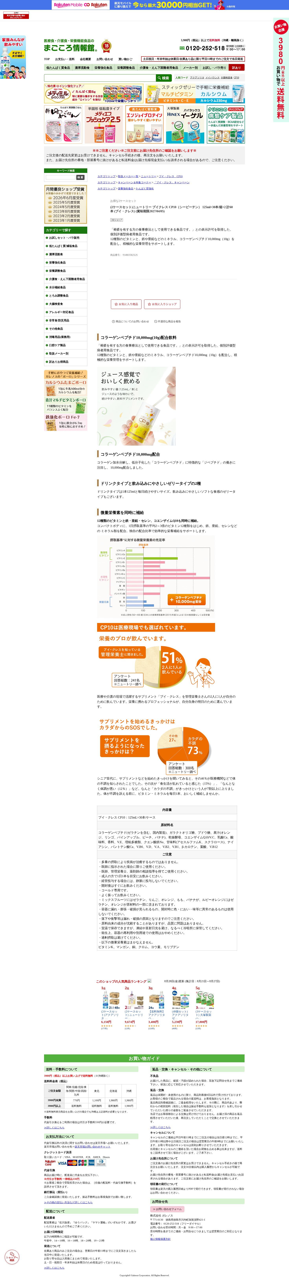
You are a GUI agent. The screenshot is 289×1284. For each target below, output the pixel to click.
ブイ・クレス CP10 (171, 176)
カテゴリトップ (106, 176)
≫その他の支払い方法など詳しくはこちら (68, 1202)
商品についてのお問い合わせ (132, 321)
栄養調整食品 (57, 270)
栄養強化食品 (57, 262)
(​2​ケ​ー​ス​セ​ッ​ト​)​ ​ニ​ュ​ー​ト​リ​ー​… (134, 1015)
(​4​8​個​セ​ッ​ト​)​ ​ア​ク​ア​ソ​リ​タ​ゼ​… (180, 1015)
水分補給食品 (57, 287)
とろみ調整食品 (58, 295)
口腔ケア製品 (57, 345)
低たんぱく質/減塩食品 (63, 246)
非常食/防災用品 (59, 320)
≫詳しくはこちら (54, 1127)
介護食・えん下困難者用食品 (67, 279)
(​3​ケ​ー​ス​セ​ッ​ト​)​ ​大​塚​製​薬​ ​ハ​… (204, 1015)
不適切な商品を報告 (169, 321)
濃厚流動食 (56, 254)
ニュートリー (148, 176)
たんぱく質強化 (145, 188)
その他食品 (56, 328)
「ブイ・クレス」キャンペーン (172, 182)
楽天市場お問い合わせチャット (92, 1146)
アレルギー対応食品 (61, 312)
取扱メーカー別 (58, 353)
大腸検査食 (56, 303)
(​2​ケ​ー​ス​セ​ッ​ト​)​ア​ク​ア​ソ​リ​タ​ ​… (110, 1015)
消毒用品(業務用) (59, 337)
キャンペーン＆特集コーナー (134, 182)
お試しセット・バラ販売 (64, 237)
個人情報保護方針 (160, 1239)
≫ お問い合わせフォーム (167, 1209)
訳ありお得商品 (58, 361)
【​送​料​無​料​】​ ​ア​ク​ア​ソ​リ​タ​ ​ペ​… (157, 1015)
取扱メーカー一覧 (128, 176)
